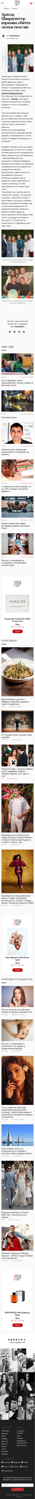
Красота (4, 844)
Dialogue (4, 1439)
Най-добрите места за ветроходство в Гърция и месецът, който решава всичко (16, 1151)
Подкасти (4, 1434)
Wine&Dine (5, 1431)
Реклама (20, 1438)
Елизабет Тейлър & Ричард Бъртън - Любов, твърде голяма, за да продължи (17, 1255)
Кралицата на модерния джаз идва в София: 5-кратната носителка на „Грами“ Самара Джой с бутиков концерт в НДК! (17, 899)
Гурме (3, 706)
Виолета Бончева (28, 414)
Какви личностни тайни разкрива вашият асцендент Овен (15, 526)
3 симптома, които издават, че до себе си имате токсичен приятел (16, 489)
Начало (6, 9)
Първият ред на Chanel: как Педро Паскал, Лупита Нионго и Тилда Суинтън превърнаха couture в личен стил (16, 839)
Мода (3, 1219)
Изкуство (4, 740)
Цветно (15, 9)
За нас (19, 1436)
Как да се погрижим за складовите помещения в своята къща (13, 563)
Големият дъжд (9, 417)
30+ (2, 778)
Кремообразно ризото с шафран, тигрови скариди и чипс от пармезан (15, 701)
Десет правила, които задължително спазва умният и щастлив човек (17, 383)
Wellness (4, 1014)
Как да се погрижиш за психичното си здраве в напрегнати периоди (13, 1046)
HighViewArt (15, 35)
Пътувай (4, 1452)
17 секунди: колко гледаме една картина (16, 736)
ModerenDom (21, 1445)
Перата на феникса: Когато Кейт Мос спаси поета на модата (15, 1215)
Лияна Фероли (29, 446)
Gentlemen (5, 1156)
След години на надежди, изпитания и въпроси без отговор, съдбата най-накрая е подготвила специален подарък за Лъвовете (17, 1112)
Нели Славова (15, 1219)
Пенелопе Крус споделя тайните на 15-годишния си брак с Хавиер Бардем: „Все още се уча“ (17, 772)
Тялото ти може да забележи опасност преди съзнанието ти (16, 1010)
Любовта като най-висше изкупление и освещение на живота (15, 452)
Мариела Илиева (28, 377)
